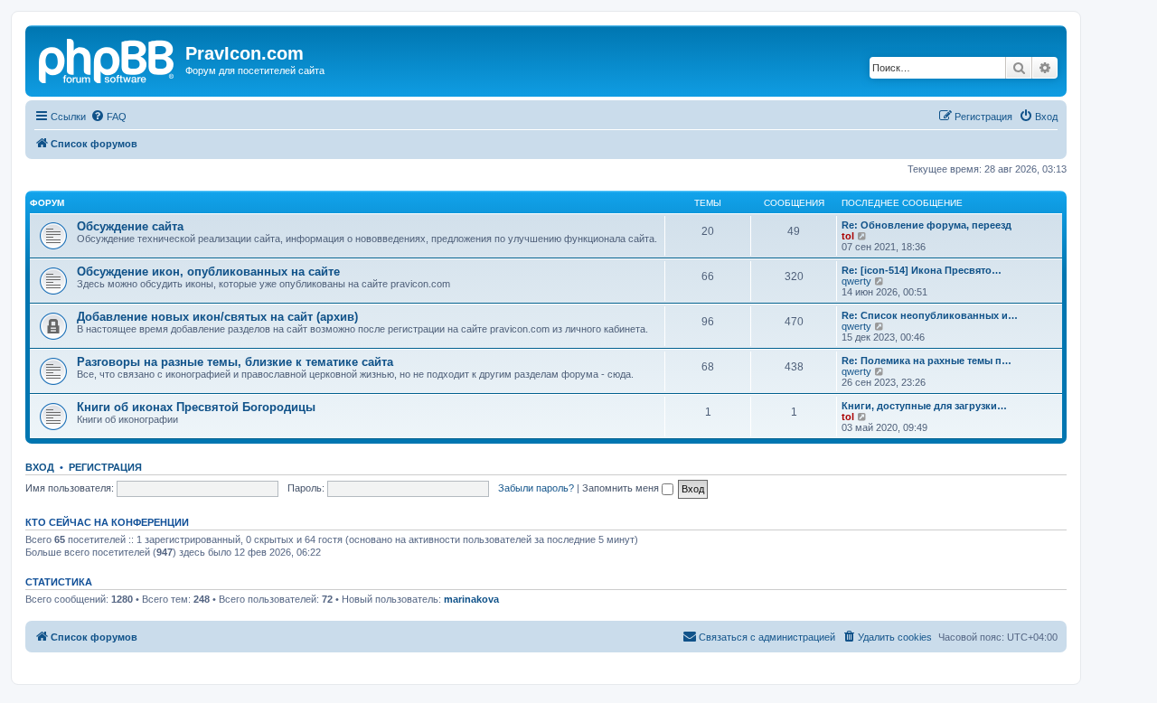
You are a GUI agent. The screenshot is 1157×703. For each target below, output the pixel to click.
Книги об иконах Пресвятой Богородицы (196, 407)
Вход (39, 467)
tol (848, 235)
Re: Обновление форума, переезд (926, 225)
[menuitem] (108, 116)
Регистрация (105, 467)
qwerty (856, 281)
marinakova (471, 599)
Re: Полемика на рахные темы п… (926, 360)
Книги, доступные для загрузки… (924, 405)
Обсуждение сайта (130, 226)
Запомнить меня (622, 488)
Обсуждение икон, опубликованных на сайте (208, 271)
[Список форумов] (107, 59)
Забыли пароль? (536, 488)
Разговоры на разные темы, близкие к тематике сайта (235, 362)
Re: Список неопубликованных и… (930, 315)
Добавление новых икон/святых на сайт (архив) (217, 316)
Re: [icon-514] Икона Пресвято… (922, 270)
